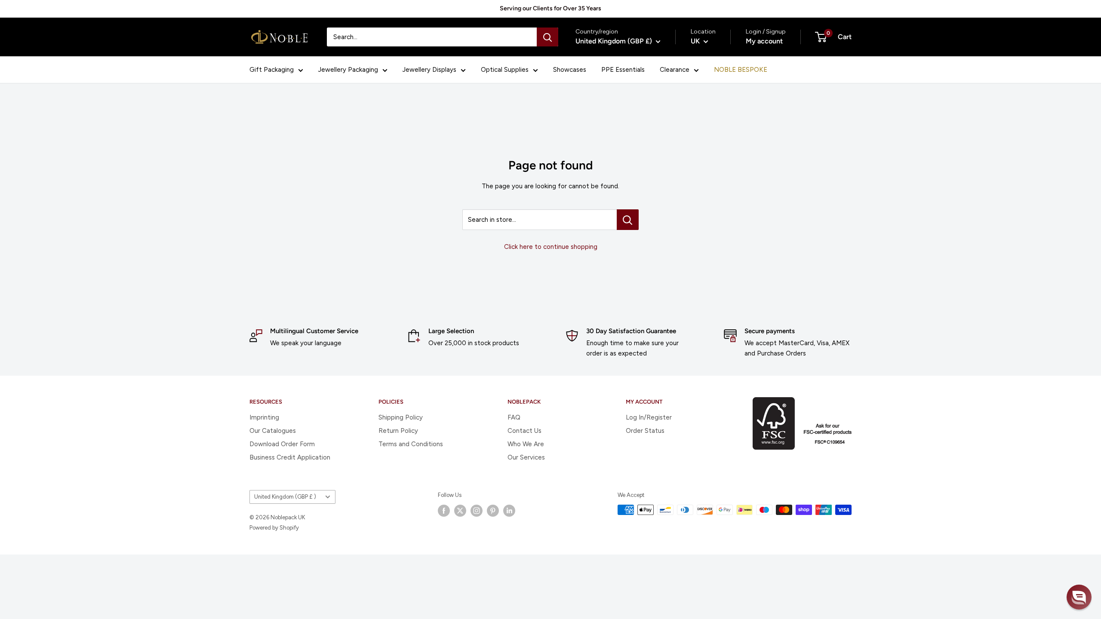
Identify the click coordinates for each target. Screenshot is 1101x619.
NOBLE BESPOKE (740, 70)
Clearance (674, 70)
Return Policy (398, 431)
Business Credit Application (289, 457)
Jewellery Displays (429, 70)
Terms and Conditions (410, 444)
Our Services (526, 457)
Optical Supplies (505, 70)
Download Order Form (282, 444)
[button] (1079, 597)
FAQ (513, 417)
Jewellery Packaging (348, 70)
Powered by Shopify (274, 527)
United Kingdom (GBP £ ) (285, 496)
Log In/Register (649, 417)
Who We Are (525, 444)
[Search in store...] (628, 219)
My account (764, 41)
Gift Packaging (271, 70)
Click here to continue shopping (550, 247)
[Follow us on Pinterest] (493, 511)
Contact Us (524, 431)
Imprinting (264, 417)
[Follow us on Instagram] (477, 511)
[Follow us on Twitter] (460, 511)
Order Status (645, 431)
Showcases (569, 70)
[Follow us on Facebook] (444, 511)
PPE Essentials (623, 70)
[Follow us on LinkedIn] (509, 511)
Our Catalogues (272, 431)
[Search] (547, 37)
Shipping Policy (400, 417)
